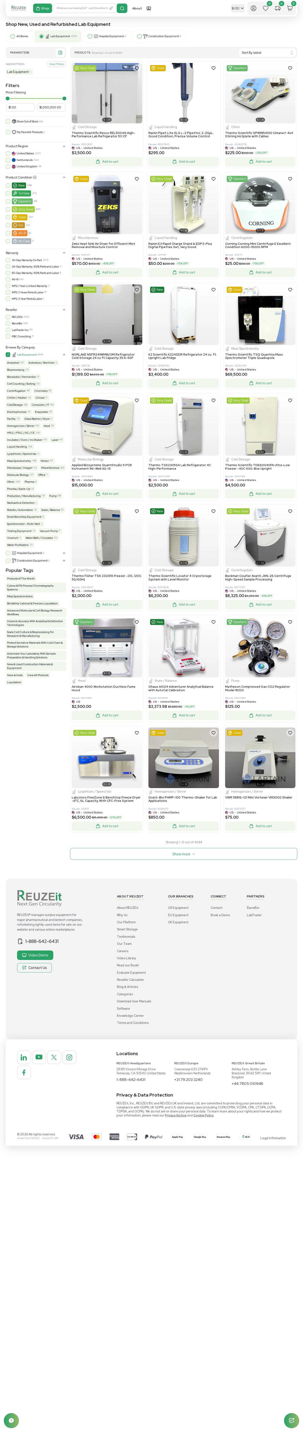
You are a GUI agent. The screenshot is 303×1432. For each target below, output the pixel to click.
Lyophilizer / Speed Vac (21, 453)
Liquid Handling (17, 446)
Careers (122, 951)
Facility (11, 418)
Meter (45, 461)
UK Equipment (178, 922)
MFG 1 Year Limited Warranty (29, 286)
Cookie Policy (203, 1115)
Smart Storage (127, 929)
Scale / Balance (50, 510)
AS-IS (22, 233)
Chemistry (41, 391)
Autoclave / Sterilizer (41, 362)
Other (10, 481)
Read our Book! (128, 965)
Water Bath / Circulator (39, 538)
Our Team (124, 944)
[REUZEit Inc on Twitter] (54, 1057)
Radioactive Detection (21, 502)
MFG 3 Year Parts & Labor (27, 298)
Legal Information (273, 1138)
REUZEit (17, 317)
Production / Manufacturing (24, 496)
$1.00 (12, 107)
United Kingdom (27, 166)
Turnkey (24, 193)
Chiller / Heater (17, 397)
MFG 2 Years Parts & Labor (28, 292)
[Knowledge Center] (11, 1420)
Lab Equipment (19, 72)
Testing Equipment (19, 531)
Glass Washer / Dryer (37, 418)
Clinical (40, 397)
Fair (20, 225)
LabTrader (254, 915)
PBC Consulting (21, 336)
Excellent (24, 201)
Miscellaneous (50, 467)
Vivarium (12, 538)
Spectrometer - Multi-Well (23, 524)
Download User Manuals (134, 1001)
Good (22, 217)
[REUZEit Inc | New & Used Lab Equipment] (18, 8)
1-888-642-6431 (41, 941)
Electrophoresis (17, 412)
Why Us (122, 915)
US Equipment (178, 908)
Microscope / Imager (19, 467)
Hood (47, 426)
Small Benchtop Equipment (24, 516)
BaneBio (17, 323)
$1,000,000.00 (50, 107)
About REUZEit (127, 908)
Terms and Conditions (133, 1023)
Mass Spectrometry (19, 461)
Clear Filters (56, 64)
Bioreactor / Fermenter (21, 377)
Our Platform (126, 922)
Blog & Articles (127, 987)
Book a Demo (220, 915)
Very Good (25, 209)
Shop (45, 8)
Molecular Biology (18, 475)
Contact (216, 908)
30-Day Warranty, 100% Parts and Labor (35, 266)
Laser (55, 440)
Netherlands (25, 160)
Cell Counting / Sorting (21, 383)
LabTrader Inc (20, 330)
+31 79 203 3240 (188, 1079)
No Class (24, 241)
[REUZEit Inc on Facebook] (24, 1073)
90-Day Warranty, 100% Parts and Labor (35, 273)
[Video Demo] (148, 8)
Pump (53, 496)
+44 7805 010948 (247, 1083)
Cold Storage (15, 404)
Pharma (29, 481)
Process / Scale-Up (18, 489)
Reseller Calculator (130, 980)
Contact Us (37, 967)
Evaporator (41, 412)
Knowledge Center (130, 1016)
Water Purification (18, 545)
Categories (125, 994)
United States (25, 153)
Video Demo (38, 955)
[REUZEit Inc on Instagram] (69, 1057)
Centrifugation (16, 391)
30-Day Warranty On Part (27, 260)
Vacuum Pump (49, 531)
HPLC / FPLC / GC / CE (21, 432)
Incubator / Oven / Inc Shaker (24, 440)
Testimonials (126, 937)
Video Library (126, 958)
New (21, 185)
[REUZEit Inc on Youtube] (39, 1057)
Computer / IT (40, 404)
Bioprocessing (15, 369)
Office (41, 475)
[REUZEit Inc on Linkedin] (24, 1057)
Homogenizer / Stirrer (21, 426)
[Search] (122, 8)
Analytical (13, 362)
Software (123, 1009)
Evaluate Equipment (131, 973)
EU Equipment (178, 915)
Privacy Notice (176, 1115)
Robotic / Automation (20, 510)
